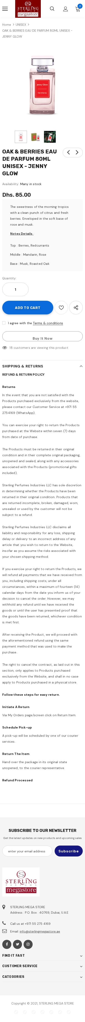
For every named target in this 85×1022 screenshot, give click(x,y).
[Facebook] (6, 944)
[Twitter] (17, 944)
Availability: (10, 184)
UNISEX (21, 25)
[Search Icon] (52, 9)
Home (6, 25)
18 (11, 348)
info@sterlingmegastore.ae (40, 931)
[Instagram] (28, 944)
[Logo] (28, 9)
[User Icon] (65, 9)
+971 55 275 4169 (38, 924)
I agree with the (20, 323)
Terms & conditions (48, 323)
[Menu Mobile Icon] (5, 9)
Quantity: (9, 278)
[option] (42, 85)
